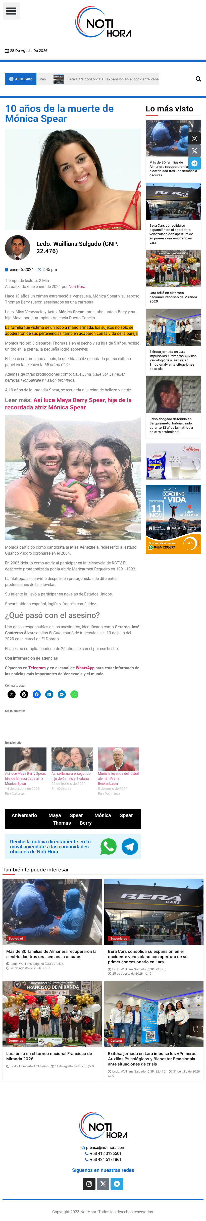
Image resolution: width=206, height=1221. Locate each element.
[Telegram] (194, 163)
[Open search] (198, 78)
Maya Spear (65, 815)
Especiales (119, 938)
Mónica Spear (113, 815)
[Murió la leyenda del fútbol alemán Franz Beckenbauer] (118, 759)
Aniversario (24, 815)
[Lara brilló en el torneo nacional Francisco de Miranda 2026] (173, 268)
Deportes (16, 1040)
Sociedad (16, 938)
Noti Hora (77, 286)
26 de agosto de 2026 (26, 968)
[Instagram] (194, 138)
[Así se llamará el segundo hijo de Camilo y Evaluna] (72, 759)
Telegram (37, 668)
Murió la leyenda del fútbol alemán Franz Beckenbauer (118, 779)
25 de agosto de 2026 (127, 973)
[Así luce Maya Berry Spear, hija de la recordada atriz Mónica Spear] (25, 759)
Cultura (116, 1040)
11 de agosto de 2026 (70, 1066)
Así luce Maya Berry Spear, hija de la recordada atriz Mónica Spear (68, 404)
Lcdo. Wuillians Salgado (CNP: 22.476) (38, 963)
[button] (11, 11)
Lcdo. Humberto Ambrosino (29, 1066)
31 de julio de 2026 (186, 1071)
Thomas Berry (72, 823)
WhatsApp (85, 668)
